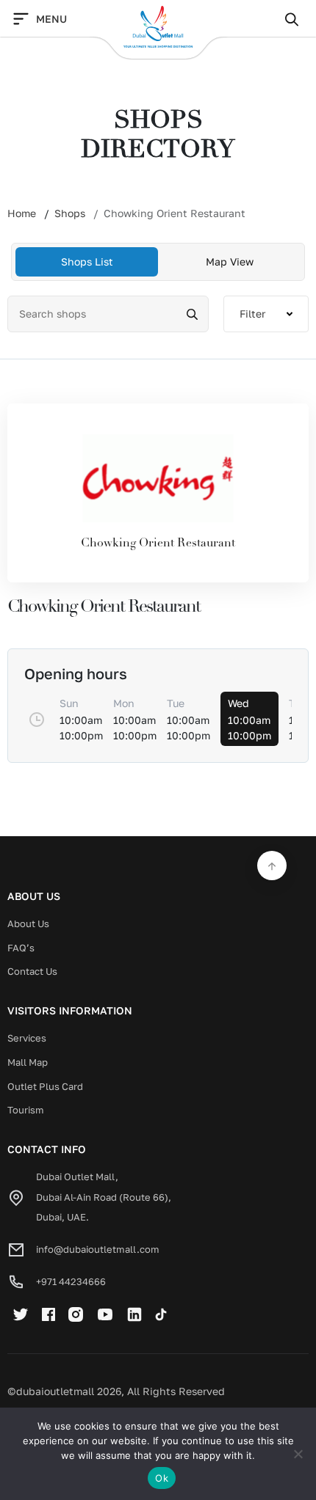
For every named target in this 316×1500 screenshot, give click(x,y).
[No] (297, 1453)
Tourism (25, 1110)
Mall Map (27, 1062)
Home (21, 213)
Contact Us (32, 971)
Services (26, 1038)
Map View (230, 261)
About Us (28, 923)
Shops (69, 213)
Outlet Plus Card (45, 1086)
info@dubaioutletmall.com (97, 1249)
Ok (161, 1478)
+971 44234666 (71, 1281)
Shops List (87, 261)
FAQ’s (21, 948)
